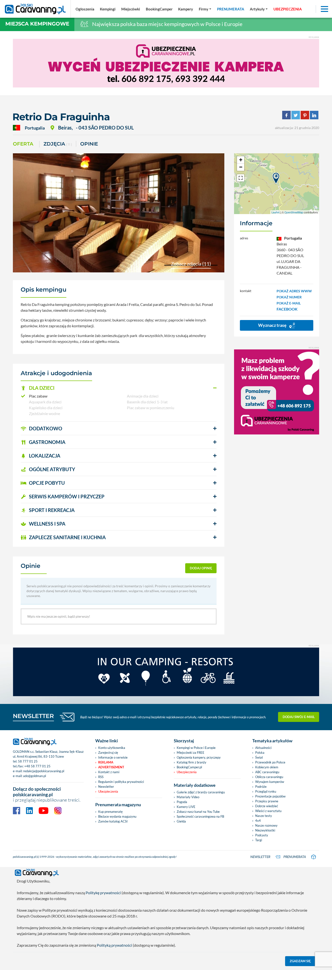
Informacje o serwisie (113, 757)
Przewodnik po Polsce (270, 762)
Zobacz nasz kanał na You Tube (198, 812)
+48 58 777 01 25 (37, 766)
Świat (259, 757)
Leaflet (275, 212)
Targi (258, 840)
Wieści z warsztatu (268, 811)
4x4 (258, 821)
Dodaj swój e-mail (299, 717)
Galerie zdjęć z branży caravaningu (201, 792)
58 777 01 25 (28, 761)
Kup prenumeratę (110, 812)
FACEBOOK (287, 309)
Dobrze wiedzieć (266, 806)
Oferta (23, 144)
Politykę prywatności (103, 892)
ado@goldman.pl (34, 776)
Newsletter (106, 786)
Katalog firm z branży (191, 762)
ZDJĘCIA (58, 144)
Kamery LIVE (186, 807)
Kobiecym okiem (266, 767)
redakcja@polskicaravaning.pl (43, 771)
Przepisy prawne (266, 801)
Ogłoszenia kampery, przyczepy (199, 757)
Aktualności (263, 748)
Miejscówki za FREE (190, 752)
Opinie (89, 144)
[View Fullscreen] (240, 178)
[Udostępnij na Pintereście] (305, 114)
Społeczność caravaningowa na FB (200, 816)
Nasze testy (263, 816)
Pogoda (182, 802)
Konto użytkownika (111, 748)
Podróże (261, 786)
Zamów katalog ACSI (113, 821)
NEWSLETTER (33, 715)
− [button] (240, 167)
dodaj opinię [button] (201, 568)
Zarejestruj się (108, 752)
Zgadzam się (300, 961)
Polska (259, 752)
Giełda (181, 821)
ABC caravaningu (267, 772)
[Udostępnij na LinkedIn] (314, 114)
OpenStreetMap (293, 212)
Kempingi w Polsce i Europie (196, 748)
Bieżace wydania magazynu (117, 816)
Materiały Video (188, 797)
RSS (101, 777)
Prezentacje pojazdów (270, 796)
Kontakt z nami (108, 772)
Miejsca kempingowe (37, 24)
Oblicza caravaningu (269, 777)
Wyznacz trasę (272, 325)
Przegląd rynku (265, 791)
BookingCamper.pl (189, 767)
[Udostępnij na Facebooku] (286, 114)
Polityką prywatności (114, 945)
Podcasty (261, 835)
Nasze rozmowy (266, 825)
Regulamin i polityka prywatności (121, 782)
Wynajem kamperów (269, 782)
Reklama (105, 762)
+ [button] (240, 160)
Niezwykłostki (265, 830)
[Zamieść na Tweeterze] (295, 114)
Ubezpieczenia (108, 791)
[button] (118, 388)
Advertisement (111, 767)
